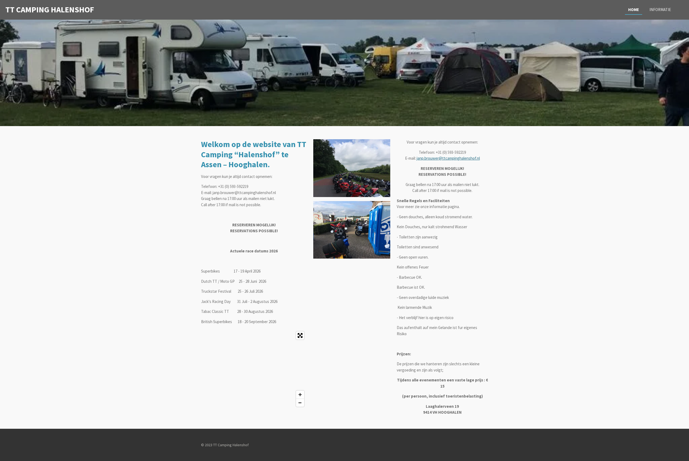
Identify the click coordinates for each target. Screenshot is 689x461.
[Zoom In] (300, 395)
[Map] (254, 369)
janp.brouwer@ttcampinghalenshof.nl (448, 158)
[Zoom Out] (300, 403)
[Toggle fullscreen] (300, 335)
